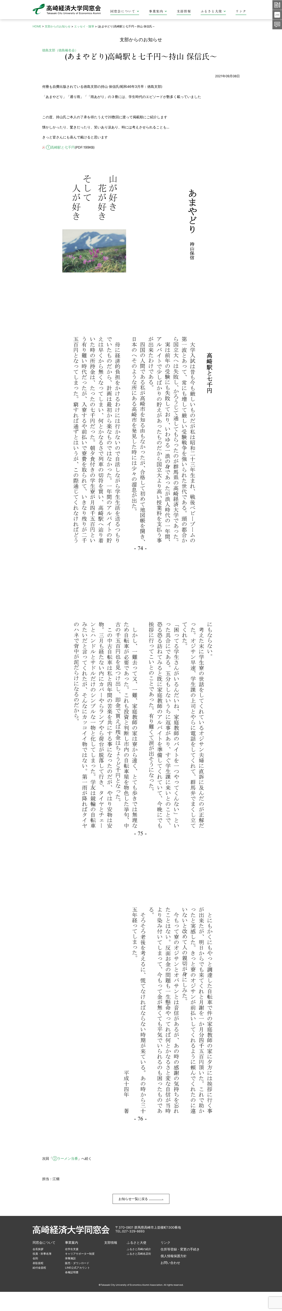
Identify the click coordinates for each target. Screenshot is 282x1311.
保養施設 (70, 1258)
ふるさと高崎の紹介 (139, 1249)
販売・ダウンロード (77, 1263)
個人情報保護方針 (174, 1256)
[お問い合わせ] (277, 24)
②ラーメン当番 (65, 1158)
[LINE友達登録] (277, 15)
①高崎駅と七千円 (60, 147)
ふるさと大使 (211, 11)
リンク (241, 11)
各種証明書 (71, 1272)
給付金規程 (39, 1267)
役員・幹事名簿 (42, 1253)
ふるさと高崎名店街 (139, 1253)
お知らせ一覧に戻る (134, 1199)
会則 (35, 1258)
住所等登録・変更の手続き (180, 1249)
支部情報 (184, 11)
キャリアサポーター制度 (80, 1253)
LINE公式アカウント (77, 1267)
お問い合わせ (170, 1263)
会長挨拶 (38, 1249)
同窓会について (122, 11)
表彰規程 (38, 1263)
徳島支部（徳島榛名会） (60, 50)
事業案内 (156, 11)
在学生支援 (71, 1249)
